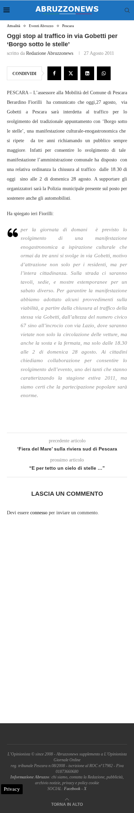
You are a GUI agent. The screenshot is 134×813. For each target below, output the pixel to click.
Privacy (12, 789)
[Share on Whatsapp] (104, 73)
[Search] (127, 10)
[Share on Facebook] (54, 73)
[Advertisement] (67, 625)
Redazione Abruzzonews (49, 53)
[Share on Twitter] (71, 73)
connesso (38, 512)
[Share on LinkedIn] (87, 73)
